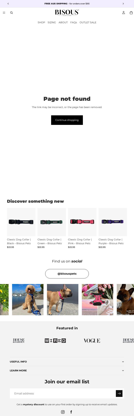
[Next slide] (31, 222)
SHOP (41, 22)
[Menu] (4, 13)
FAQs (73, 22)
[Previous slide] (11, 222)
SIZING (52, 22)
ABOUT (63, 22)
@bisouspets (67, 273)
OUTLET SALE (88, 22)
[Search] (11, 13)
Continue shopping (67, 120)
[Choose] (30, 231)
